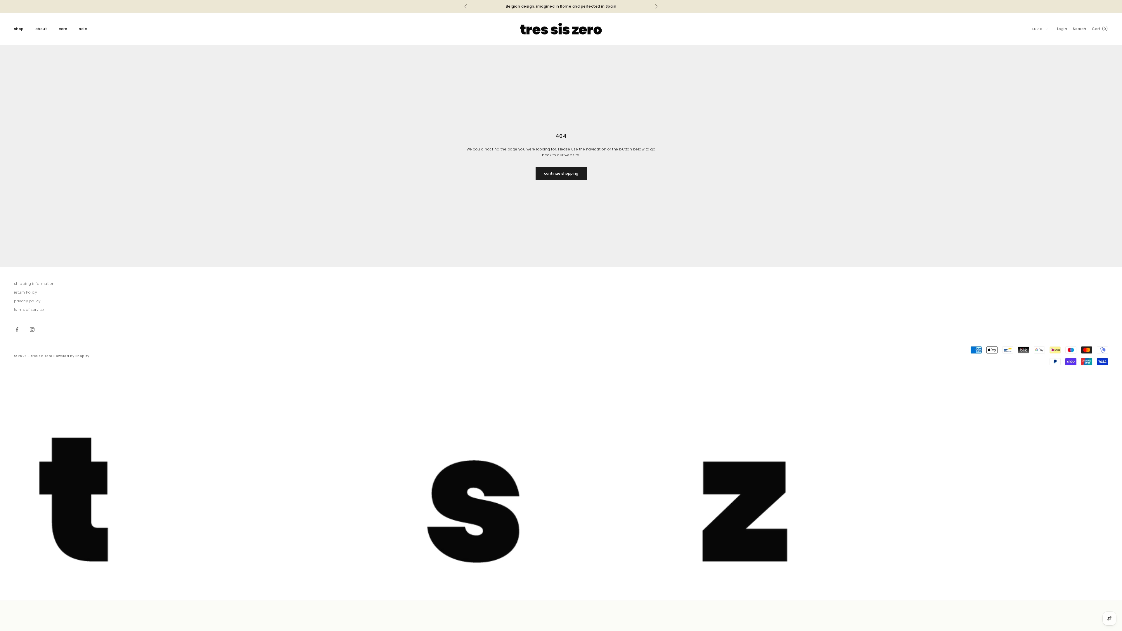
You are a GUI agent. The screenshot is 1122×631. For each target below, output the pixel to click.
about (41, 28)
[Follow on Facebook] (17, 329)
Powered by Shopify (71, 355)
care (63, 28)
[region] (561, 489)
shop (19, 28)
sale (83, 28)
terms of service (29, 309)
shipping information (34, 283)
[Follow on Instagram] (32, 329)
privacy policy (27, 301)
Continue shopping (561, 173)
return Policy (25, 292)
